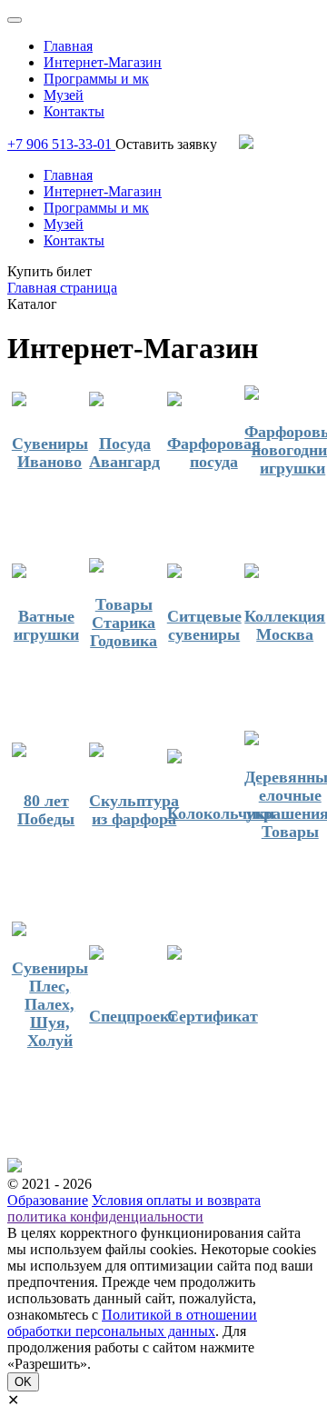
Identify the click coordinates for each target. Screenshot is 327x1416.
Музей (64, 95)
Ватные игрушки (46, 625)
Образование (47, 1200)
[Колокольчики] (174, 758)
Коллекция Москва (284, 625)
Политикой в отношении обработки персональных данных (132, 1323)
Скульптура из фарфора (134, 810)
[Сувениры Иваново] (19, 401)
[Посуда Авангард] (96, 401)
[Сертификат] (174, 954)
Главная (68, 46)
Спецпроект (133, 1016)
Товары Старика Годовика (123, 622)
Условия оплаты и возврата (176, 1200)
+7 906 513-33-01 (61, 144)
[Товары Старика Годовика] (96, 567)
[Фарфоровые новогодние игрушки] (251, 394)
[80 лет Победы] (19, 752)
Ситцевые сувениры (204, 625)
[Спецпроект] (96, 954)
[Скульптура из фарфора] (96, 752)
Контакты (74, 111)
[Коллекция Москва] (251, 572)
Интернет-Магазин (103, 62)
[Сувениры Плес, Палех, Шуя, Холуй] (19, 931)
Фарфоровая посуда (214, 452)
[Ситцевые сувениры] (174, 572)
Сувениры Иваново (50, 452)
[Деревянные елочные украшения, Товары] (251, 740)
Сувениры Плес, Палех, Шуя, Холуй (50, 1004)
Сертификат (212, 1016)
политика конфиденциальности (105, 1216)
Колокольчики (220, 813)
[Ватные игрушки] (19, 572)
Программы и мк (96, 78)
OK (23, 1382)
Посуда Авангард (124, 452)
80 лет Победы (45, 810)
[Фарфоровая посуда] (174, 401)
